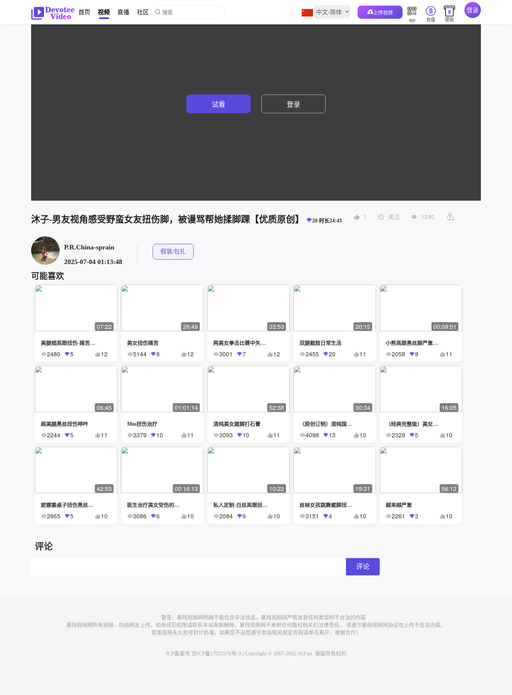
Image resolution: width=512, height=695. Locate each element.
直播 (123, 12)
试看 (218, 104)
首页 (84, 12)
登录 (473, 10)
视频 (104, 12)
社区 (143, 12)
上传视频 (383, 12)
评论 (363, 566)
